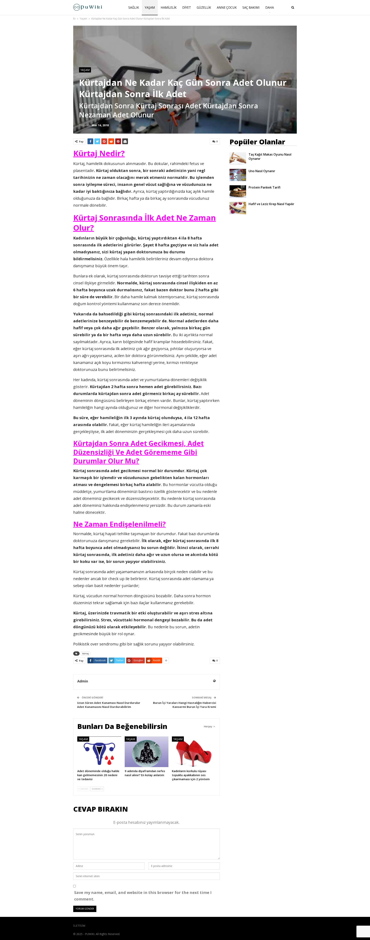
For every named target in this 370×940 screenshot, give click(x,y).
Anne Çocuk (227, 7)
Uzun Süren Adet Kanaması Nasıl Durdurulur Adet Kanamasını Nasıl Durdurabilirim (108, 705)
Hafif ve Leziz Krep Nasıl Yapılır (271, 204)
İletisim (79, 925)
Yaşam (150, 7)
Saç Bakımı (251, 7)
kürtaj (85, 653)
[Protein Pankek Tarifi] (238, 191)
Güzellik (204, 7)
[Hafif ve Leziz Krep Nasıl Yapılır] (238, 208)
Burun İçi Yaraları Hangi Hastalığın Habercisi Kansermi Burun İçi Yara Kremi (184, 705)
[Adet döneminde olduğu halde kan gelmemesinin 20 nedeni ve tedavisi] (99, 751)
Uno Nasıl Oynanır (262, 171)
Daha (269, 7)
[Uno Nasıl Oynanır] (238, 175)
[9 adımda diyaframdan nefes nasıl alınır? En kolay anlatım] (147, 751)
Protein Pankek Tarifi (264, 187)
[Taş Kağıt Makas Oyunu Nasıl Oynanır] (238, 158)
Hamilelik (169, 7)
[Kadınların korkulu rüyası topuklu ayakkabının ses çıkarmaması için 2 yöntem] (194, 751)
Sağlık (133, 7)
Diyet (186, 7)
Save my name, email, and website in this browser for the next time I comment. (143, 896)
